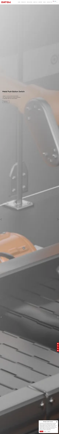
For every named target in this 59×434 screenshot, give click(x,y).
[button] (1, 219)
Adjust (49, 431)
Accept (41, 431)
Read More (5, 101)
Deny (45, 431)
